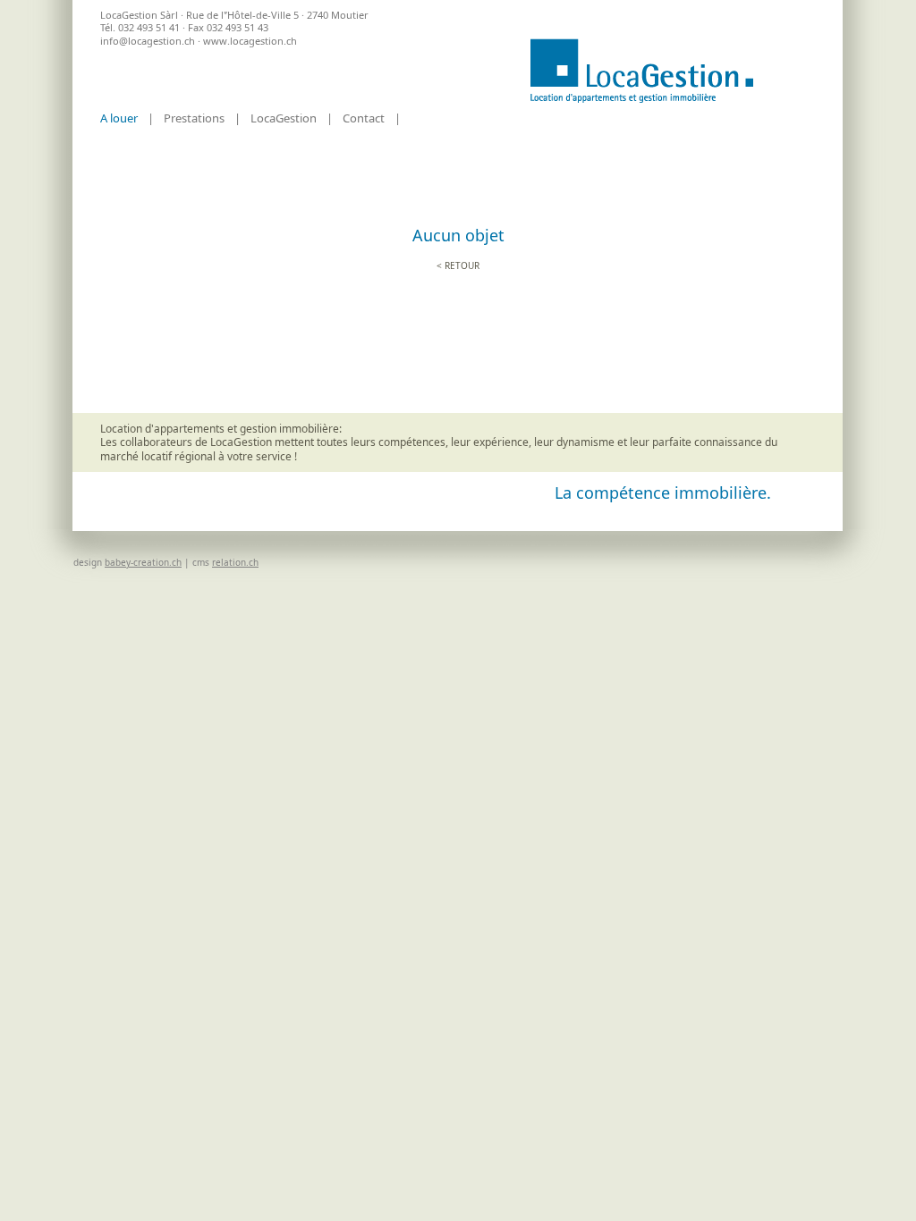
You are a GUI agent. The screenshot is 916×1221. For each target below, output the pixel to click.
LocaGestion (283, 118)
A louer (119, 118)
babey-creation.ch (143, 562)
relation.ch (235, 562)
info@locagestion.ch (147, 40)
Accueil (641, 70)
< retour (458, 265)
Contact (364, 118)
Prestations (194, 118)
